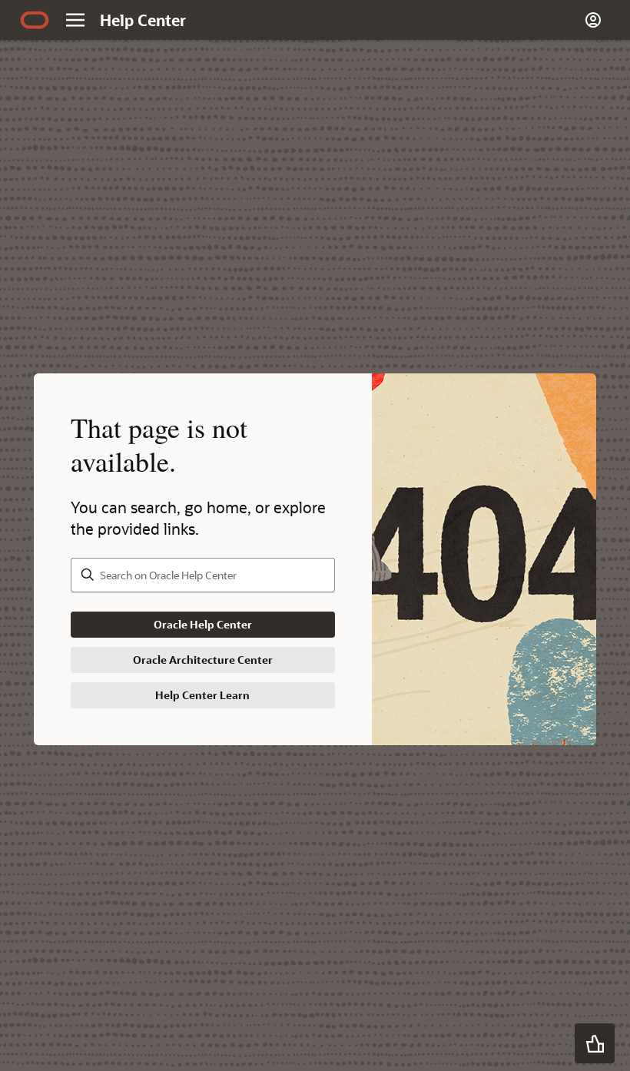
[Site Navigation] (75, 20)
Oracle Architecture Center (203, 659)
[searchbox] (203, 575)
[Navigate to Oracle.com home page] (34, 20)
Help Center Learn (202, 694)
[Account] (593, 20)
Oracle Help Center (203, 624)
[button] (595, 1043)
